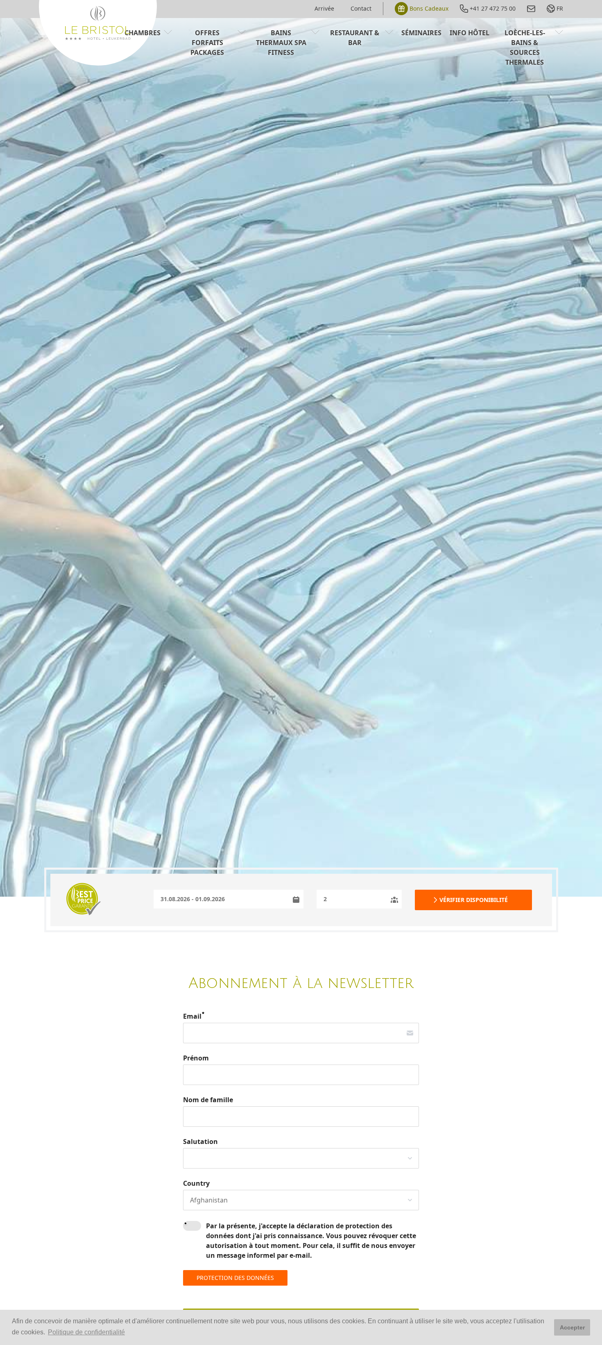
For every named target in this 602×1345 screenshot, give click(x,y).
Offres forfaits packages (207, 42)
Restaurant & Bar (354, 37)
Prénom (196, 1057)
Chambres (142, 32)
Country (196, 1183)
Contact (361, 8)
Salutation (200, 1141)
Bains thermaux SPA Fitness (281, 42)
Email (192, 1016)
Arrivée (324, 8)
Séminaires (421, 32)
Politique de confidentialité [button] (86, 1332)
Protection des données (235, 1278)
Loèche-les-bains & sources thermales (525, 47)
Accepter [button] (572, 1327)
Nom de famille (208, 1099)
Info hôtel (469, 32)
